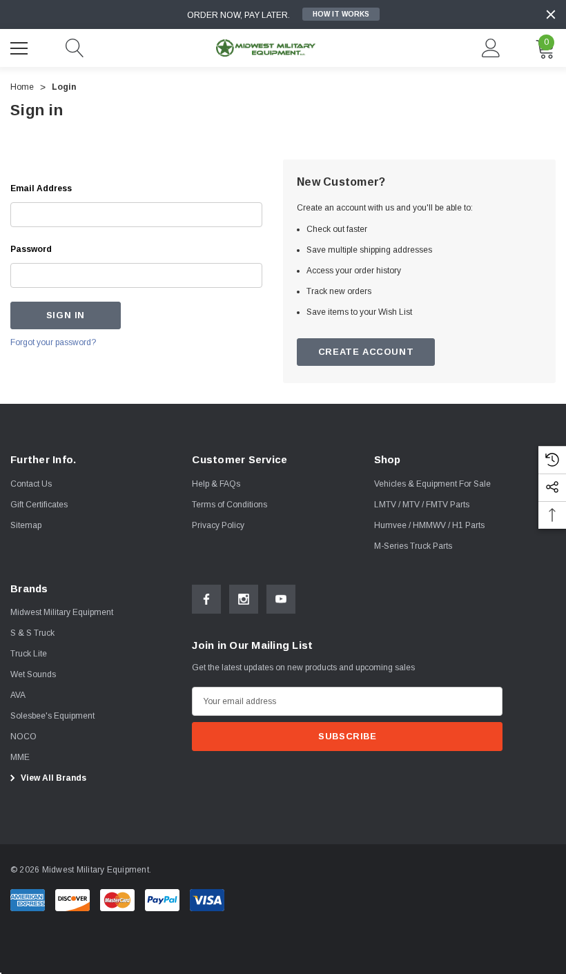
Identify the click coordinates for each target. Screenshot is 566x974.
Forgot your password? (53, 342)
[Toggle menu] (20, 46)
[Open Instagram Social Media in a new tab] (243, 599)
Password (31, 249)
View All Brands (52, 778)
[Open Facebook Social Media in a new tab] (206, 599)
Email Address (41, 188)
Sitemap (25, 525)
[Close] (551, 14)
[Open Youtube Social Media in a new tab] (280, 599)
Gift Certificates (39, 504)
